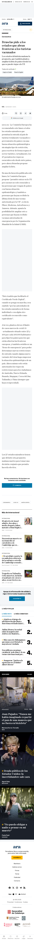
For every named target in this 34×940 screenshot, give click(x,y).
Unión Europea (25, 502)
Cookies (25, 902)
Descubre (5, 674)
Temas (17, 874)
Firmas (17, 870)
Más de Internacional (10, 512)
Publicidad (17, 877)
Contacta (17, 881)
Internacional (7, 29)
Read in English (18, 72)
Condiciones (18, 902)
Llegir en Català (7, 72)
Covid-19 (15, 502)
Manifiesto (17, 863)
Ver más (29, 674)
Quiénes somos (17, 867)
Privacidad (10, 902)
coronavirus (6, 502)
